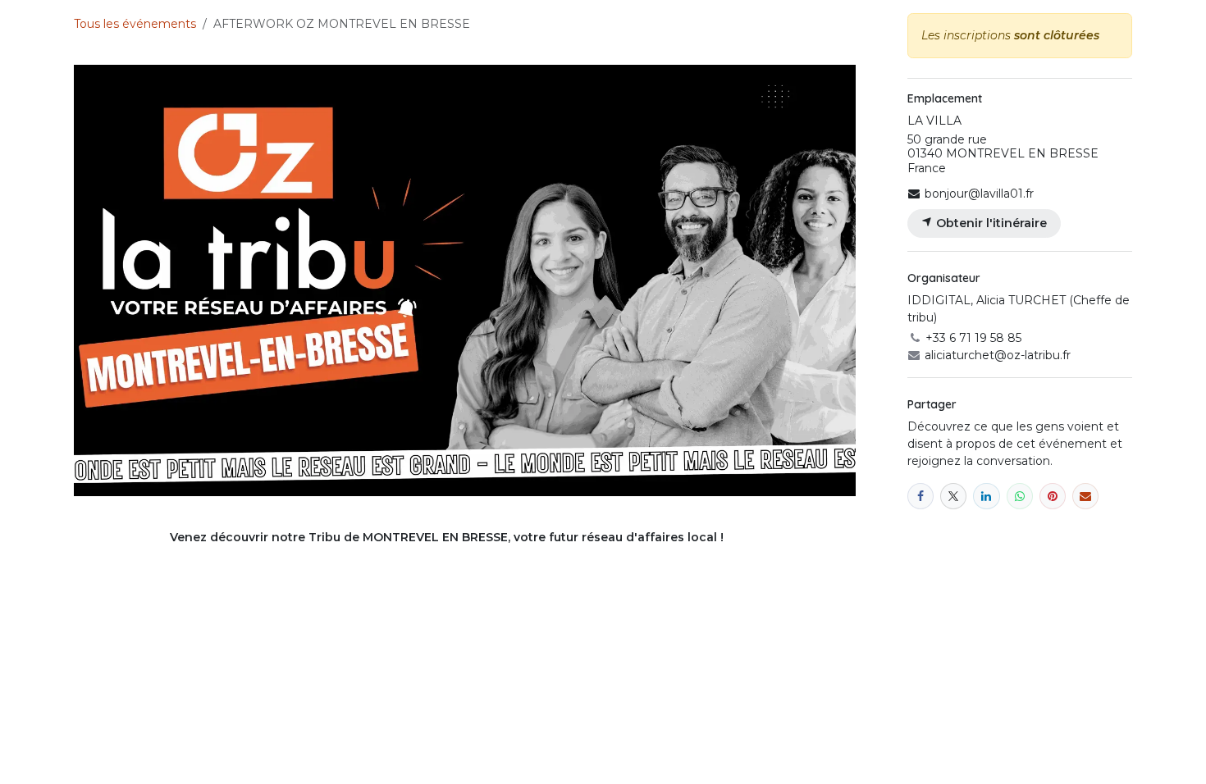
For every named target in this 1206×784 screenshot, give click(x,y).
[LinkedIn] (986, 496)
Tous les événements (135, 23)
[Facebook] (920, 496)
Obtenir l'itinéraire (990, 223)
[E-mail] (1085, 496)
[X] (953, 496)
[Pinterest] (1052, 496)
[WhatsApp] (1020, 496)
